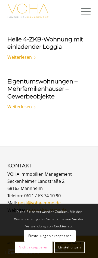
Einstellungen (69, 247)
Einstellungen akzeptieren (50, 235)
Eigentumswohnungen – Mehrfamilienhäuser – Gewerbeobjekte (42, 89)
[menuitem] (83, 11)
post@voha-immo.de (39, 203)
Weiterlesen (19, 57)
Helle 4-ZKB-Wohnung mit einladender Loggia (45, 43)
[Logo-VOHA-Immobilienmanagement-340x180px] (40, 11)
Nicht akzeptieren (33, 247)
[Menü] (83, 11)
